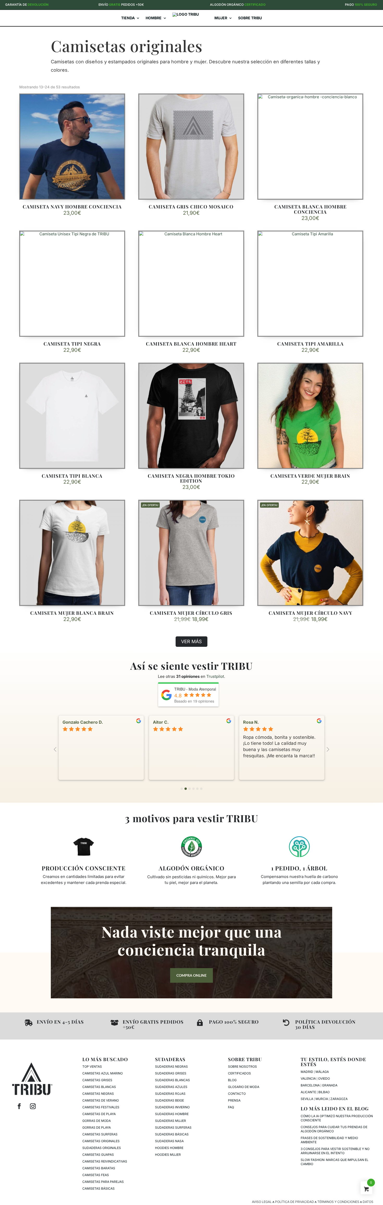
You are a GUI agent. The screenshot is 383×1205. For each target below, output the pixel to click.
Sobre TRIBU (250, 18)
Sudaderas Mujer (170, 1121)
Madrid (307, 1072)
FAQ (231, 1107)
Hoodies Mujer (168, 1155)
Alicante (308, 1092)
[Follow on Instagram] (33, 1106)
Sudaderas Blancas (172, 1080)
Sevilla (307, 1099)
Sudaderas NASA (169, 1141)
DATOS (368, 1202)
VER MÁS (191, 641)
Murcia (322, 1099)
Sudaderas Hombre (172, 1114)
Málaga (322, 1072)
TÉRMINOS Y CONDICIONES (338, 1202)
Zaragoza (339, 1099)
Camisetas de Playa (99, 1114)
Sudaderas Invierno (172, 1107)
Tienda (128, 18)
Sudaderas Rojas (170, 1094)
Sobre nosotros (242, 1066)
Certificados (239, 1073)
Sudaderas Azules (171, 1087)
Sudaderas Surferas (173, 1127)
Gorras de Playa (96, 1127)
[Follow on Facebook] (19, 1106)
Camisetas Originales (101, 1141)
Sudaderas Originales (101, 1148)
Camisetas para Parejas (103, 1182)
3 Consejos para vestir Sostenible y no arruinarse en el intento (335, 1151)
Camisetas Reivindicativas (104, 1161)
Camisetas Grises (97, 1080)
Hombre (154, 18)
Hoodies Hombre (169, 1148)
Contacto (237, 1094)
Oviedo (324, 1078)
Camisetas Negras (98, 1094)
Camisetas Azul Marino (102, 1073)
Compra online (191, 975)
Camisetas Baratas (98, 1168)
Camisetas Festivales (100, 1107)
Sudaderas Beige (169, 1100)
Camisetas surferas (100, 1134)
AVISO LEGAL (262, 1202)
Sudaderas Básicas (172, 1134)
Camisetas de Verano (100, 1100)
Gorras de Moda (96, 1121)
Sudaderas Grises (170, 1073)
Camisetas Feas (95, 1175)
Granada (329, 1085)
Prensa (234, 1100)
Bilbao (324, 1092)
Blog (232, 1080)
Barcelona (310, 1085)
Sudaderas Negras (171, 1066)
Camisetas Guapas (98, 1155)
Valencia (308, 1078)
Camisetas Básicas (98, 1188)
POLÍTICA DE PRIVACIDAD (294, 1202)
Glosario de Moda (243, 1087)
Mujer (220, 18)
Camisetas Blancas (99, 1087)
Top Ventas (92, 1066)
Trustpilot (215, 676)
